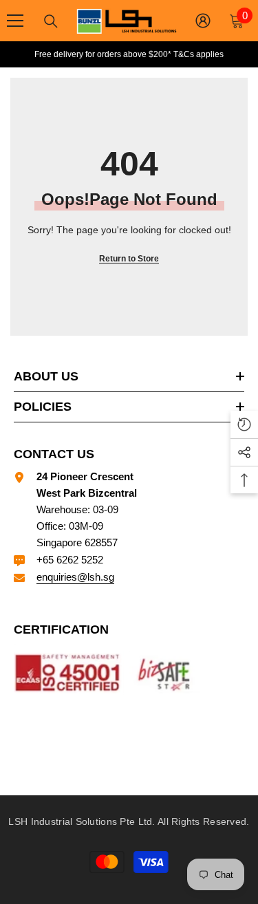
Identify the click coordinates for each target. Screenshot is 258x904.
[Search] (51, 21)
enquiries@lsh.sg (75, 577)
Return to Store (129, 258)
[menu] (15, 20)
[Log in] (203, 21)
